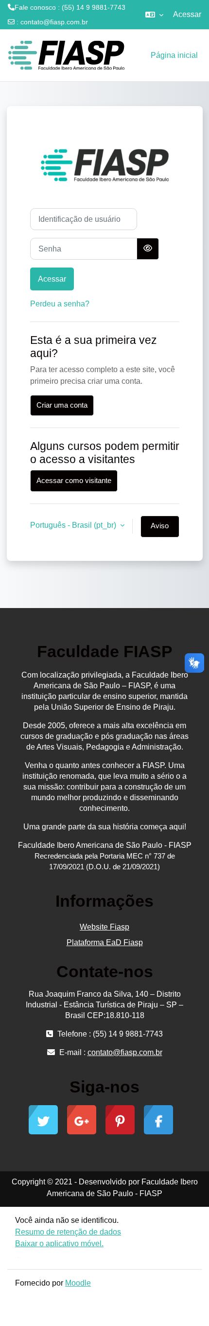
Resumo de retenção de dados (68, 1232)
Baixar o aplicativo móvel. (59, 1243)
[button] (154, 14)
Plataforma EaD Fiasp (105, 942)
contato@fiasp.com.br (54, 22)
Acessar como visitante (73, 480)
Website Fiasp (104, 927)
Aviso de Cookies (160, 530)
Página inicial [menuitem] (174, 55)
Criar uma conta (61, 405)
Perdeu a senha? (59, 304)
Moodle (78, 1283)
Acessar (187, 14)
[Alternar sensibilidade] (148, 249)
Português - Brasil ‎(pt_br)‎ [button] (74, 525)
